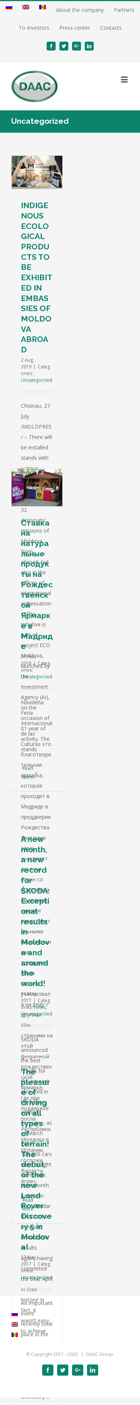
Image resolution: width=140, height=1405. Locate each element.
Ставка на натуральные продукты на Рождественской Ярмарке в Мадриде (37, 584)
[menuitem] (9, 10)
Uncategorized (36, 380)
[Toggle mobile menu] (125, 79)
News (40, 1007)
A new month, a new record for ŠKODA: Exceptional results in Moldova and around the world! (35, 911)
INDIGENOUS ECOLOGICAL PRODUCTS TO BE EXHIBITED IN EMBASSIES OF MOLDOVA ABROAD (36, 277)
